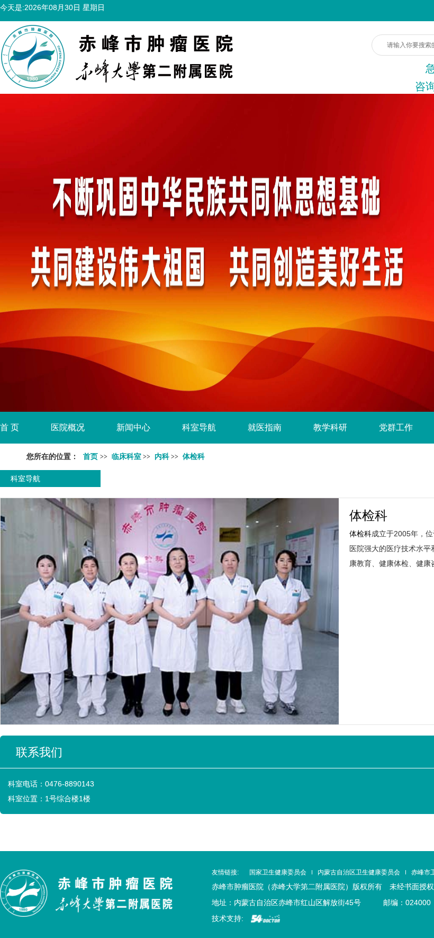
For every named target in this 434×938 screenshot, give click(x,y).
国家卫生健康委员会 (277, 872)
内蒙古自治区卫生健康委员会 (359, 872)
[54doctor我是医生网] (265, 918)
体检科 (368, 515)
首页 (90, 457)
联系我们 (39, 752)
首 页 (9, 427)
